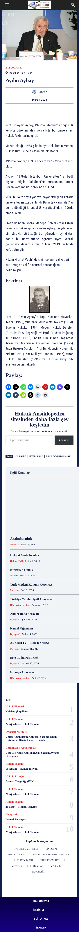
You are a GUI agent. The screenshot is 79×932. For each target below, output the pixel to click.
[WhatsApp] (9, 110)
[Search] (73, 5)
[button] (7, 5)
